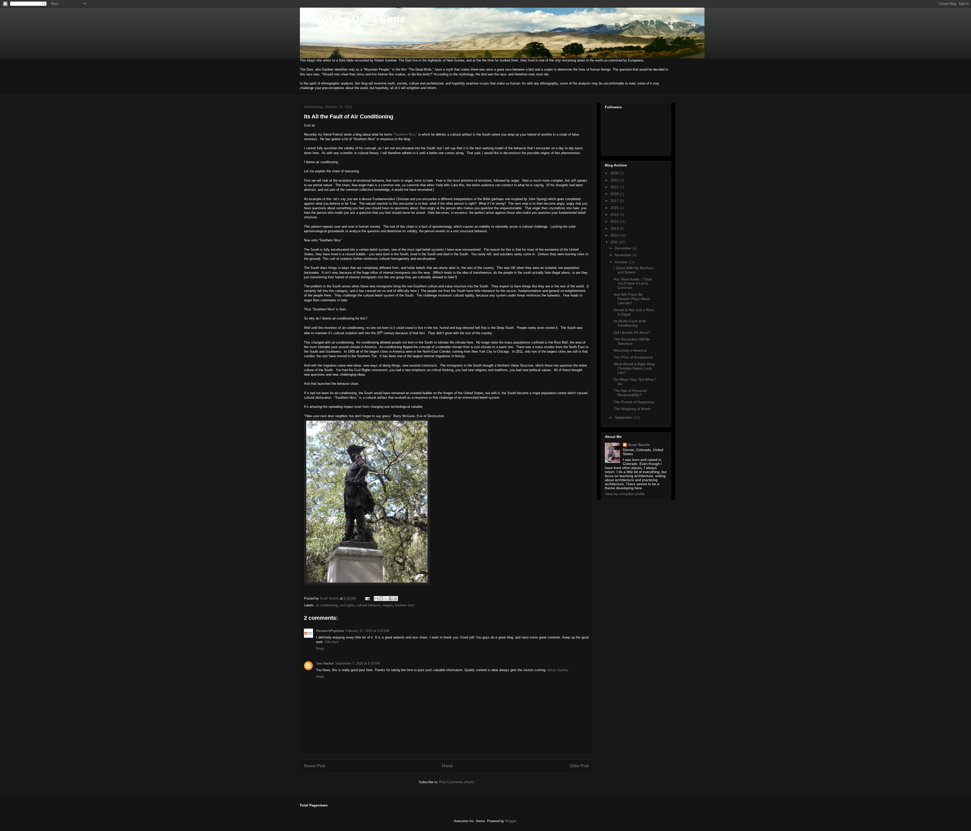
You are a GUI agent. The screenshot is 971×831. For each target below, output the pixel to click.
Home (447, 766)
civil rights (347, 605)
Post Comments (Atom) (456, 782)
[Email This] (376, 598)
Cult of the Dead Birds (352, 18)
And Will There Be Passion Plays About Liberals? (632, 298)
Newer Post (314, 766)
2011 (614, 242)
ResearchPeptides (330, 631)
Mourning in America (630, 350)
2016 (615, 208)
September (624, 417)
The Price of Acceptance (633, 357)
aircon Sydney (557, 670)
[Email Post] (367, 598)
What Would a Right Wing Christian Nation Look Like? (634, 368)
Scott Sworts (639, 445)
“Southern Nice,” (405, 134)
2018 (615, 194)
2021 (615, 187)
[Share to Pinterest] (395, 598)
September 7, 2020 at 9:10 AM (357, 663)
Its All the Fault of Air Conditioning (630, 323)
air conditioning (327, 605)
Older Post (579, 766)
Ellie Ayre (332, 642)
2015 (615, 214)
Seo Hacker (325, 663)
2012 (615, 235)
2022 (615, 180)
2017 (615, 201)
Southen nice (404, 605)
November (623, 255)
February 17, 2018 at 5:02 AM (367, 631)
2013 (615, 228)
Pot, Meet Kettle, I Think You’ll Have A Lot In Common (633, 283)
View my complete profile (625, 494)
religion (387, 605)
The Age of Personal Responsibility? (630, 393)
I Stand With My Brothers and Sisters (634, 270)
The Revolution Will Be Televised (632, 341)
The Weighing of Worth (632, 409)
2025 (615, 173)
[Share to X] (385, 598)
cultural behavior (368, 605)
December (623, 248)
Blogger (510, 821)
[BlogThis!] (381, 598)
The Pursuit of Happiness (634, 402)
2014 (615, 221)
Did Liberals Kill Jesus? (632, 332)
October (622, 262)
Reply (320, 648)
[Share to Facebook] (390, 598)
